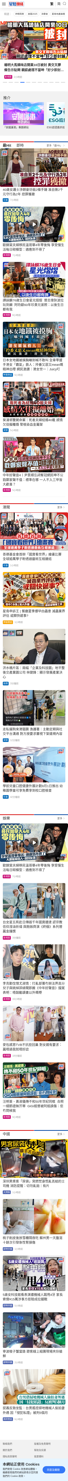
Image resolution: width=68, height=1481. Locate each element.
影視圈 (6, 255)
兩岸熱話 (7, 1419)
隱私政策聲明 (10, 1456)
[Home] (16, 4)
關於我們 (7, 1450)
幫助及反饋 (40, 1450)
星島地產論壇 (58, 14)
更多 (59, 507)
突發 (5, 430)
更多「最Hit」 (54, 145)
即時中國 (7, 1249)
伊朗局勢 (19, 14)
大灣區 (6, 1192)
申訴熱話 (7, 622)
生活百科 (9, 77)
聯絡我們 (7, 1443)
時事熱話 (7, 375)
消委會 (44, 14)
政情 (5, 683)
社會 (5, 200)
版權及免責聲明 (42, 1443)
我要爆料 (39, 1456)
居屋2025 (32, 14)
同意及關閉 (53, 1469)
